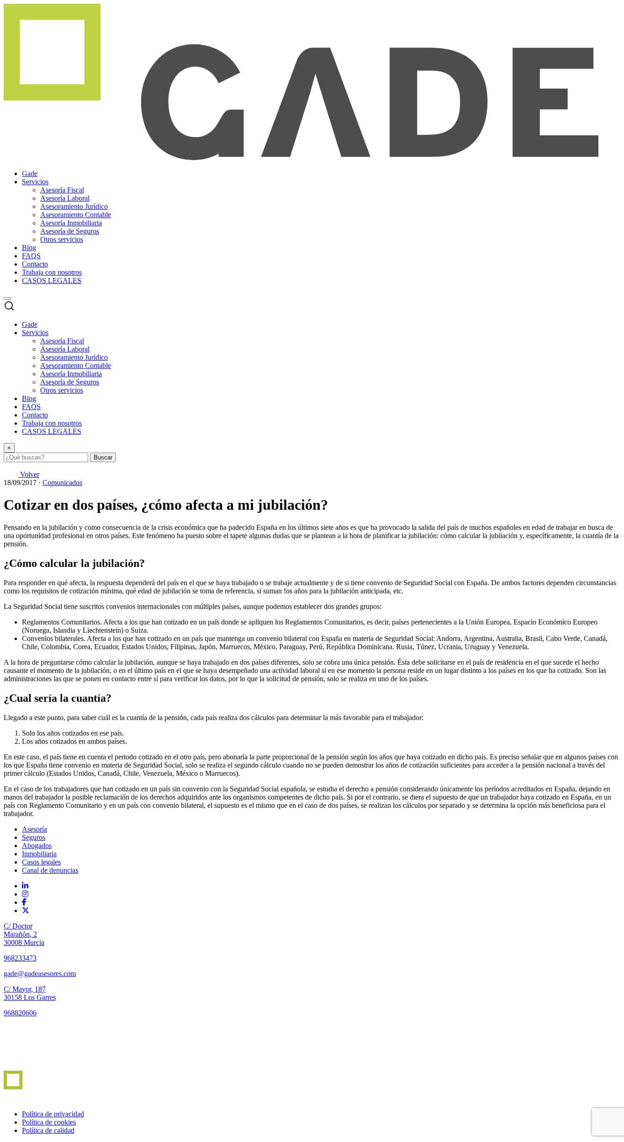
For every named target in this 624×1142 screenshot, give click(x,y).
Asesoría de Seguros (69, 231)
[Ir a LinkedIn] (25, 886)
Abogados (37, 845)
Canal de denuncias (50, 870)
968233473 (20, 958)
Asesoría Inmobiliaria (71, 223)
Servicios (35, 182)
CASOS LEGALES (51, 280)
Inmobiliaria (39, 854)
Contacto (35, 264)
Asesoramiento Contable (75, 215)
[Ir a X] (25, 910)
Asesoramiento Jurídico (74, 206)
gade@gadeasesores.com (40, 973)
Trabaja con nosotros (52, 272)
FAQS (31, 256)
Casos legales (41, 862)
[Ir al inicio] (30, 1066)
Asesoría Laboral (65, 198)
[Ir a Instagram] (25, 894)
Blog (29, 247)
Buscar (103, 457)
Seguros (33, 837)
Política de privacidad (53, 1114)
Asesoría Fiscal (62, 190)
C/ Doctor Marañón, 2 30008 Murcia (24, 934)
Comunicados (62, 482)
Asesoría (34, 829)
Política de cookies (49, 1122)
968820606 (20, 1013)
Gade (29, 173)
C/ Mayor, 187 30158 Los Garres (30, 993)
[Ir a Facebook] (24, 902)
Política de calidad (48, 1130)
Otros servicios (61, 239)
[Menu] (7, 298)
